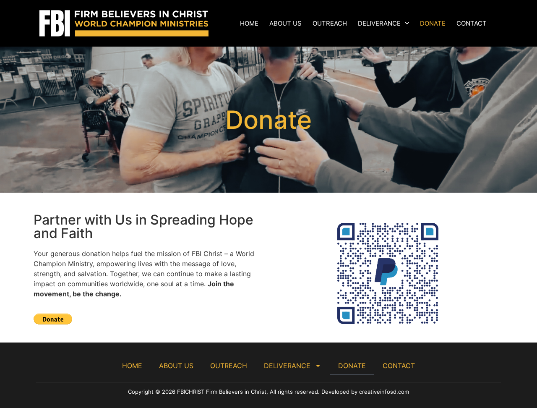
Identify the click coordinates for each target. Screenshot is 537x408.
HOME (249, 23)
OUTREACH (330, 23)
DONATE (433, 23)
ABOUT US (285, 23)
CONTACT (471, 23)
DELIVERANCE (379, 23)
